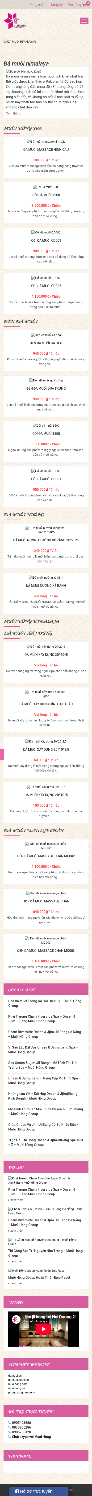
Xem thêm (13, 113)
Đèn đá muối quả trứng (46, 388)
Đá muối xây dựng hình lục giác (46, 704)
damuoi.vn (15, 1375)
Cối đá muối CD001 (46, 240)
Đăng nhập (37, 5)
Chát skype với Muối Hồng (31, 1437)
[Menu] (84, 21)
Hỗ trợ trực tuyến (35, 1491)
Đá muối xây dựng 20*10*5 (46, 795)
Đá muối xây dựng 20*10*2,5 (46, 749)
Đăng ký (57, 5)
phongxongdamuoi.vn (22, 1392)
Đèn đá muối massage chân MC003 (46, 951)
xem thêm (17, 1200)
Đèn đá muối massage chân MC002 (46, 856)
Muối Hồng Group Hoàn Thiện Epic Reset (39, 1277)
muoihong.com (17, 1384)
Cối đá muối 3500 (46, 195)
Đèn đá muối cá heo (46, 343)
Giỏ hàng (77, 5)
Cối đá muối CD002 (46, 286)
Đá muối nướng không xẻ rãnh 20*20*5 (46, 540)
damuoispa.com (18, 1379)
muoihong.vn (16, 1388)
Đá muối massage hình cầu (46, 149)
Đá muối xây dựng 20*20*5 (46, 655)
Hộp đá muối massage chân (46, 901)
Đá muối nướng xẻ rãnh (46, 585)
